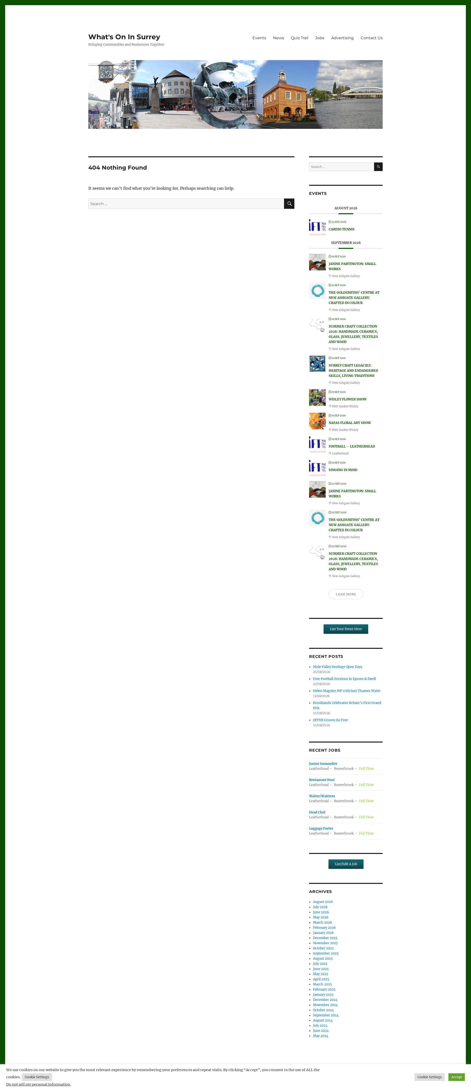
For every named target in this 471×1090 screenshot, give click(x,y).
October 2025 (323, 948)
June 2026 (321, 912)
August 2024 (323, 1020)
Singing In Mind (343, 470)
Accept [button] (456, 1077)
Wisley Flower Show (347, 399)
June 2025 (321, 969)
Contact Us (372, 38)
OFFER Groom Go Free (330, 720)
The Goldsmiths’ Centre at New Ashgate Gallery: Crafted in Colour (354, 298)
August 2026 (323, 902)
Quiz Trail (299, 38)
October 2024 (323, 1010)
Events (259, 38)
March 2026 (322, 922)
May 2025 (320, 974)
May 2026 (320, 917)
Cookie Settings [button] (37, 1077)
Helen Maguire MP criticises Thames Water (346, 691)
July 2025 (320, 964)
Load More (346, 594)
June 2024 (321, 1031)
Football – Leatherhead (352, 446)
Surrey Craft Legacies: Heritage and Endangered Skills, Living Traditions (353, 370)
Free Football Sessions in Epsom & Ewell (344, 679)
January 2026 (323, 933)
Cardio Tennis (341, 229)
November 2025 (325, 943)
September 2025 (326, 953)
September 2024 (326, 1015)
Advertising (342, 38)
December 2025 (325, 938)
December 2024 (325, 1000)
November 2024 (325, 1005)
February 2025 (324, 989)
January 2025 (323, 995)
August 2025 (323, 959)
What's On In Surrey (124, 37)
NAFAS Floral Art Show (350, 423)
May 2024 (320, 1036)
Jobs (319, 38)
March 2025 (322, 984)
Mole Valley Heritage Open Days (337, 667)
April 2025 (321, 979)
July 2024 (320, 1026)
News (278, 38)
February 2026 (324, 928)
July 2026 (320, 907)
